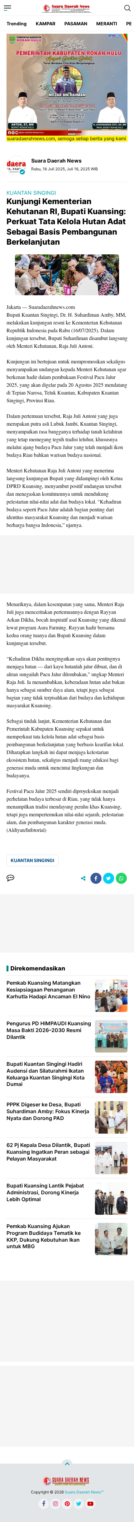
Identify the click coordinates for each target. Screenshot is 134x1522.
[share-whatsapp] (121, 878)
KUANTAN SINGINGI (31, 192)
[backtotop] (67, 1464)
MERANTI (106, 23)
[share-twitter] (108, 878)
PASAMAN (75, 23)
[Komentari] (10, 878)
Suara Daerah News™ (84, 1492)
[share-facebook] (95, 878)
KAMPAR (45, 23)
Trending (17, 23)
